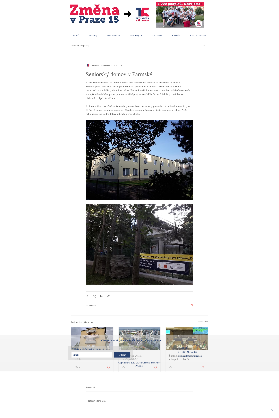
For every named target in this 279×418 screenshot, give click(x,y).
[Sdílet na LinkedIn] (101, 296)
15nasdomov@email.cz (191, 355)
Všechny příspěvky (80, 45)
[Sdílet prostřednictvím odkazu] (108, 296)
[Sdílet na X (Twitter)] (94, 296)
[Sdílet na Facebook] (87, 296)
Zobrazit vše (203, 321)
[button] (204, 45)
